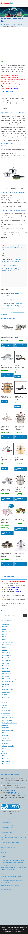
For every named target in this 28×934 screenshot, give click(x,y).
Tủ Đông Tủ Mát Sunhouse (9, 723)
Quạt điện (5, 694)
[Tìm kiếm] (25, 615)
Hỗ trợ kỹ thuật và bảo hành (8, 847)
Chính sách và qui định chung (8, 830)
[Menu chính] (25, 4)
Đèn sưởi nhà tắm (7, 644)
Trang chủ (3, 24)
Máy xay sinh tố (6, 673)
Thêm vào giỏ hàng (6, 345)
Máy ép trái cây (6, 652)
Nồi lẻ (3, 751)
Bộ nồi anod (5, 727)
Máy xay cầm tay (6, 671)
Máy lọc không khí (7, 720)
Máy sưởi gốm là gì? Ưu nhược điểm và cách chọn (13, 865)
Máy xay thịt (5, 676)
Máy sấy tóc (5, 663)
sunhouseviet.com (16, 783)
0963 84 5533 (14, 587)
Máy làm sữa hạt (6, 655)
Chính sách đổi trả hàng (7, 825)
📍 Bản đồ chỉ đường (7, 91)
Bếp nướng (5, 634)
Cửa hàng (3, 835)
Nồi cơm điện (5, 684)
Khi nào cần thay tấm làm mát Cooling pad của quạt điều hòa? (12, 881)
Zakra (13, 931)
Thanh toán (4, 852)
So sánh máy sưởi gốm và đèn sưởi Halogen (12, 862)
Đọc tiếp (17, 376)
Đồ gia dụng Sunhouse (15, 300)
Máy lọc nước (5, 658)
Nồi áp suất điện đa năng (9, 679)
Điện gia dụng (5, 624)
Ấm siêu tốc (5, 626)
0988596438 (6, 261)
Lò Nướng (4, 647)
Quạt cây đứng (6, 692)
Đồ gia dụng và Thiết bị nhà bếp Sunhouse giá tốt (13, 837)
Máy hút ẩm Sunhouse (8, 717)
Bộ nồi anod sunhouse (13, 101)
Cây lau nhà (5, 738)
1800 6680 (18, 591)
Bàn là (4, 629)
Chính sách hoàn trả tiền (7, 827)
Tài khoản (3, 850)
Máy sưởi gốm (6, 668)
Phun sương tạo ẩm (7, 689)
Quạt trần (4, 707)
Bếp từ (4, 637)
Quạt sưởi (4, 702)
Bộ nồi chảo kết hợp (16, 24)
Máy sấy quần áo (6, 660)
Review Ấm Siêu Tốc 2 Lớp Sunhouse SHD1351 (13, 860)
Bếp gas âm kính (6, 758)
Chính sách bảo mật (6, 822)
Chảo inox (5, 743)
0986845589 (18, 259)
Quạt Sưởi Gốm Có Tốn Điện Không (10, 885)
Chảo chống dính (6, 740)
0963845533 (14, 86)
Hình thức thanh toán (6, 845)
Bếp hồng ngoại (6, 631)
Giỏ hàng (3, 840)
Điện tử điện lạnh (5, 713)
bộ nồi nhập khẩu (10, 103)
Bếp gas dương (6, 761)
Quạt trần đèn (6, 710)
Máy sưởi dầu (5, 665)
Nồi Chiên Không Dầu (8, 681)
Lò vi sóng (5, 650)
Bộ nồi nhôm (5, 735)
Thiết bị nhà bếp (5, 754)
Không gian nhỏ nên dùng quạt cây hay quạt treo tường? (13, 877)
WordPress (19, 931)
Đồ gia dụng (9, 24)
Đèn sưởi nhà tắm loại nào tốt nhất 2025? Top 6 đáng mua (13, 872)
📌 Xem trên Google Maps (10, 265)
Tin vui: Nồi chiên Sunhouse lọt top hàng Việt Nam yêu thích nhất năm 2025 (13, 868)
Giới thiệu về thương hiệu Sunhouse (10, 842)
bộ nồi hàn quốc (12, 306)
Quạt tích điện (6, 705)
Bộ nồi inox (5, 733)
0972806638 (14, 88)
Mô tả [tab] (5, 108)
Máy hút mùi (5, 763)
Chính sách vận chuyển (7, 832)
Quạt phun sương (6, 700)
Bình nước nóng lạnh (7, 715)
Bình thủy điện (6, 639)
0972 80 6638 (14, 589)
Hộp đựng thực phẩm (8, 746)
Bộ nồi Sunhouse (20, 103)
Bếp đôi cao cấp (6, 756)
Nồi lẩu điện (5, 686)
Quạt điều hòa (6, 697)
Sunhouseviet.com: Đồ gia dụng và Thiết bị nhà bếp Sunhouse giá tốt (13, 247)
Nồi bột (4, 748)
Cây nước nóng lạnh (7, 642)
